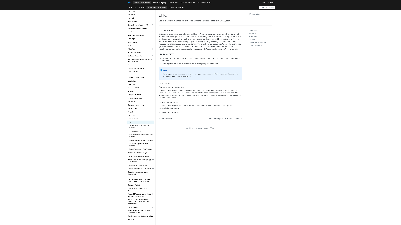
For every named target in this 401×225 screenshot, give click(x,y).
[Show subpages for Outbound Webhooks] (153, 56)
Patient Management (256, 45)
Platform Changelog (159, 3)
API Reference (173, 3)
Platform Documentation (142, 3)
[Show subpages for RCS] (153, 45)
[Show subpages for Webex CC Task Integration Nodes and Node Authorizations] (153, 194)
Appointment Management (258, 42)
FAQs (263, 3)
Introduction (252, 34)
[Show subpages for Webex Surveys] (153, 207)
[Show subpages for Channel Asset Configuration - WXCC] (153, 188)
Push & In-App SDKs (188, 3)
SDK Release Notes (204, 3)
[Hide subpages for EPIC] (153, 122)
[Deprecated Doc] (153, 156)
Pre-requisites (253, 36)
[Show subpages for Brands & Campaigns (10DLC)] (153, 25)
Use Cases (252, 39)
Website (270, 3)
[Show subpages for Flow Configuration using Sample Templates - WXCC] (153, 210)
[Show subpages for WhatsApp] (153, 49)
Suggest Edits (256, 14)
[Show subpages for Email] (153, 32)
